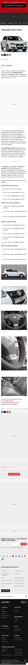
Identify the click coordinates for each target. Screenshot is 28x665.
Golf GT (18, 132)
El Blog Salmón (17, 637)
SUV (3, 578)
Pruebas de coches (19, 578)
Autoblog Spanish (8, 401)
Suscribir (23, 544)
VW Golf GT (14, 404)
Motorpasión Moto (18, 630)
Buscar (26, 596)
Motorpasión (17, 628)
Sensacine (16, 618)
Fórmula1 (4, 571)
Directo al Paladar (5, 628)
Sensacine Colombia (18, 653)
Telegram (19, 556)
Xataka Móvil (4, 611)
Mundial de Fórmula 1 (19, 586)
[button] (9, 65)
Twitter (5, 55)
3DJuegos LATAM (18, 649)
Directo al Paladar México (7, 655)
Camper (4, 23)
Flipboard (7, 55)
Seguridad (10, 23)
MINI (24, 23)
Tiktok (3, 559)
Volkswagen (17, 409)
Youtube (13, 556)
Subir (22, 602)
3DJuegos (16, 609)
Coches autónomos (19, 583)
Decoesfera (4, 639)
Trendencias (4, 637)
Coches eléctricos (18, 571)
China (15, 23)
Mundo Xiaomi (4, 617)
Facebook (2, 55)
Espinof (16, 620)
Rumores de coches (6, 580)
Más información (15, 663)
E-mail (10, 55)
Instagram (16, 556)
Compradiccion (5, 641)
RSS (22, 556)
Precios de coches (18, 580)
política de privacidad (18, 547)
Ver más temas (5, 590)
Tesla (20, 23)
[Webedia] (5, 603)
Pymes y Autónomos (18, 639)
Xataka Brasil (4, 651)
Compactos (10, 409)
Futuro (3, 586)
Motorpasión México (18, 655)
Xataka (3, 609)
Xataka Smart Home (6, 615)
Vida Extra (16, 611)
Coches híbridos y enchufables (6, 574)
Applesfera (4, 613)
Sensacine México (18, 651)
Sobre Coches (15, 402)
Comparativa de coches (7, 583)
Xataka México (5, 649)
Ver (14, 474)
